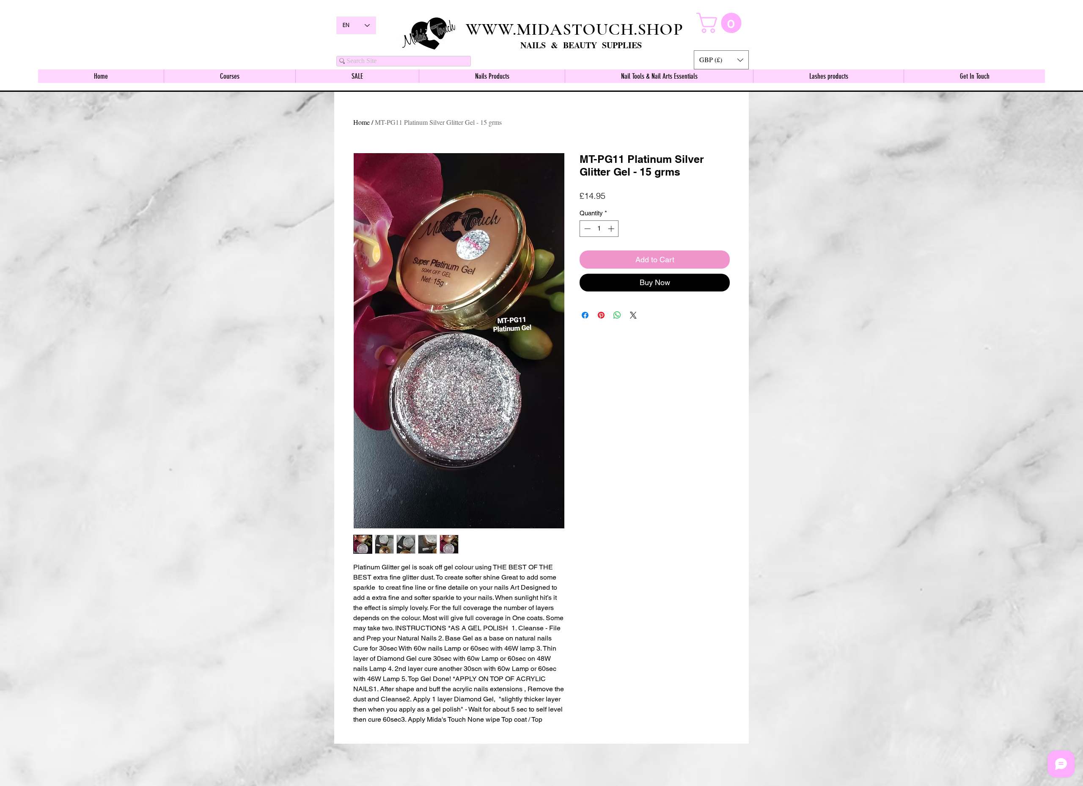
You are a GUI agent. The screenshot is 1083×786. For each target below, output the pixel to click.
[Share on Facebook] (585, 315)
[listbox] (721, 59)
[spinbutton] (599, 228)
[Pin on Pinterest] (601, 315)
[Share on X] (633, 315)
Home (361, 122)
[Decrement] (586, 228)
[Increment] (612, 228)
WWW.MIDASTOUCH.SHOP (574, 29)
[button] (721, 59)
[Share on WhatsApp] (617, 315)
